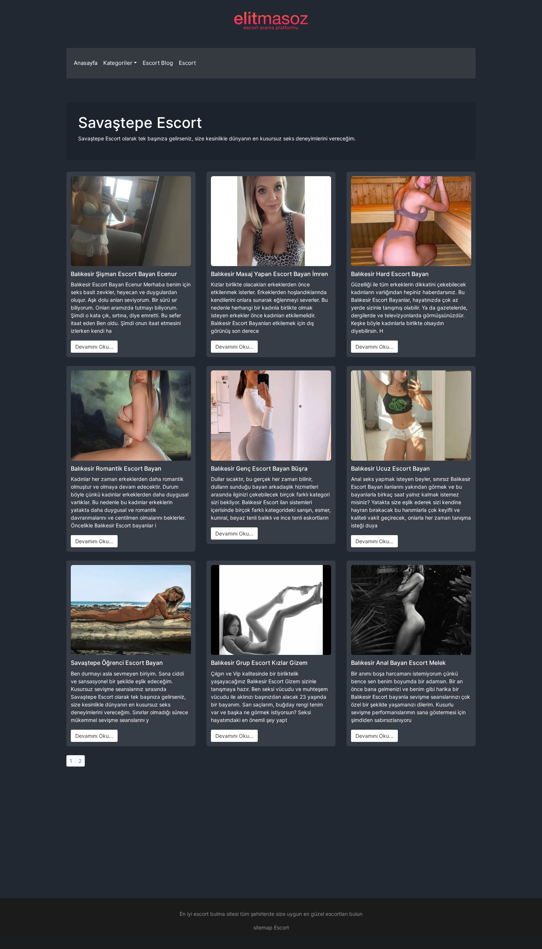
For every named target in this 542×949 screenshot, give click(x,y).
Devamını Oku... (94, 346)
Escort (187, 62)
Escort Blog (158, 62)
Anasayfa (85, 62)
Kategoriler (117, 62)
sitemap (262, 927)
